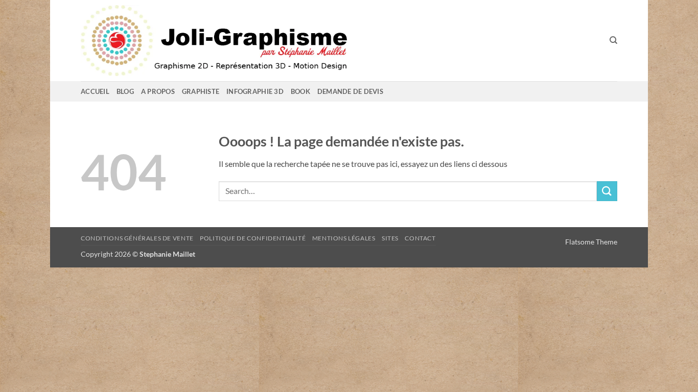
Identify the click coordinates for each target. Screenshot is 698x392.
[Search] (613, 40)
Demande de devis (350, 91)
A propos (158, 91)
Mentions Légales (344, 238)
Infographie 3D (255, 91)
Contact (420, 238)
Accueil (95, 91)
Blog (125, 91)
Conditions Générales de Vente (137, 238)
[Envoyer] (607, 191)
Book (300, 91)
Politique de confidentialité (253, 238)
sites (390, 238)
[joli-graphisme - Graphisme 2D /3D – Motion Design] (259, 40)
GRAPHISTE (200, 91)
